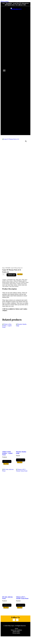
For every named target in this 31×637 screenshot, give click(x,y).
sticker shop (10, 285)
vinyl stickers (5, 286)
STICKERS (7, 267)
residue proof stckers (22, 283)
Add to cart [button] (7, 461)
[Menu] (4, 70)
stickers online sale (22, 285)
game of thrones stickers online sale (14, 281)
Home (3, 267)
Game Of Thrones (17, 281)
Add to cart (11, 275)
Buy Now (20, 274)
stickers (15, 285)
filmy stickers (9, 281)
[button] (25, 141)
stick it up (4, 285)
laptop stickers (13, 283)
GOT (16, 282)
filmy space (18, 279)
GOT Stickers (21, 282)
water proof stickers (13, 286)
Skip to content (5, 1)
